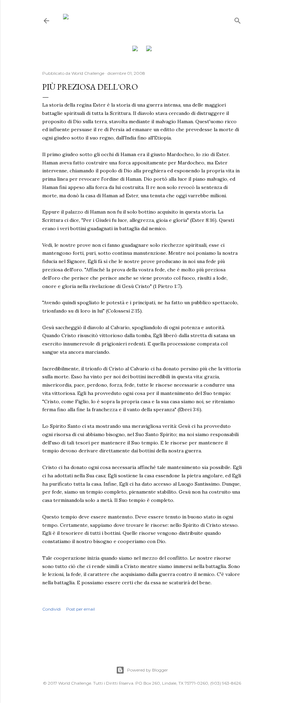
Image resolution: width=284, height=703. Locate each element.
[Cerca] (237, 19)
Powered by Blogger (147, 670)
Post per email (80, 609)
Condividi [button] (51, 609)
